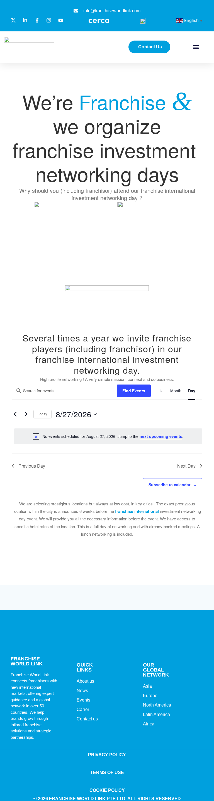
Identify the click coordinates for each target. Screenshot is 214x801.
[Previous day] (15, 414)
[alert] (108, 436)
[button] (196, 47)
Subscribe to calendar (169, 484)
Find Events (133, 390)
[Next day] (26, 414)
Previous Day (31, 466)
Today (42, 413)
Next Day (186, 466)
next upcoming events (161, 436)
